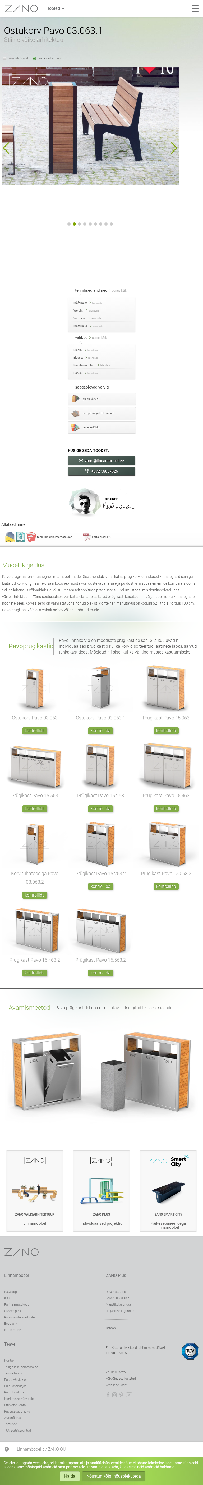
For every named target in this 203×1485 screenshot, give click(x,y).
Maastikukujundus (119, 1304)
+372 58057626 (104, 471)
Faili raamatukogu (17, 1304)
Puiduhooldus (14, 1392)
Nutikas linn (12, 1330)
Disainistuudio (116, 1292)
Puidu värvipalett (16, 1380)
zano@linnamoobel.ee (104, 460)
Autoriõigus (12, 1418)
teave (9, 1344)
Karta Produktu (101, 537)
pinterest (121, 1394)
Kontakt (9, 1361)
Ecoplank (10, 1324)
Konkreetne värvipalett (20, 1399)
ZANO (21, 8)
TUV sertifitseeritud (17, 1430)
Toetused (10, 1424)
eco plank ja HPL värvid (98, 413)
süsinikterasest (18, 58)
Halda (69, 1476)
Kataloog (10, 1292)
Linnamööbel (16, 1275)
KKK (7, 1298)
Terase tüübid (13, 1373)
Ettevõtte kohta (15, 1405)
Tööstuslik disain (118, 1298)
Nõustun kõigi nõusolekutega (113, 1476)
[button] (6, 148)
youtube (129, 1394)
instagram (114, 1394)
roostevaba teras (49, 58)
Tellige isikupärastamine (21, 1367)
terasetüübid (91, 427)
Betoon (111, 1328)
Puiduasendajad (15, 1386)
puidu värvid (90, 399)
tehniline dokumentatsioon (54, 537)
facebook (108, 1394)
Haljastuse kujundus (120, 1311)
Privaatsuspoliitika (17, 1411)
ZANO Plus (116, 1275)
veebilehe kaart (116, 1385)
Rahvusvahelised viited (20, 1317)
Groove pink (12, 1311)
